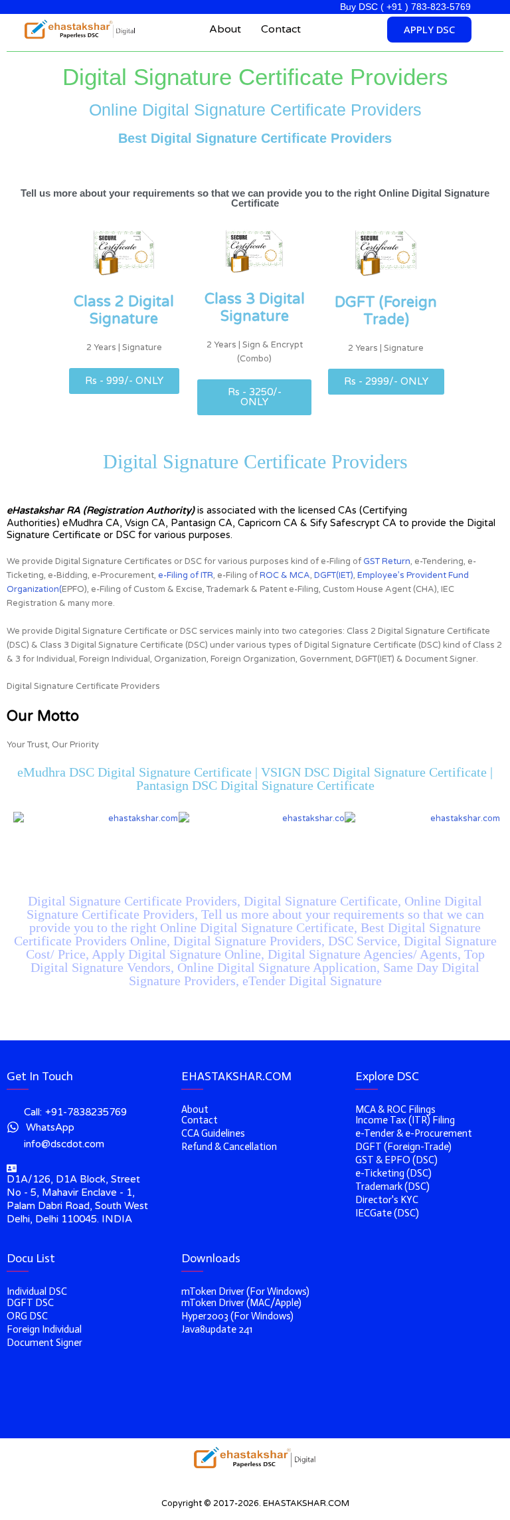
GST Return (386, 561)
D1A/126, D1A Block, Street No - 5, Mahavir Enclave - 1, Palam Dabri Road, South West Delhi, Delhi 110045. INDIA (77, 1199)
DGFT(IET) (333, 575)
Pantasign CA (201, 523)
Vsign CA (145, 523)
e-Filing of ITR (185, 575)
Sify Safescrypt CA (353, 523)
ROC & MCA (285, 575)
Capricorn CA (268, 523)
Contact (281, 29)
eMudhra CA (91, 523)
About (225, 29)
